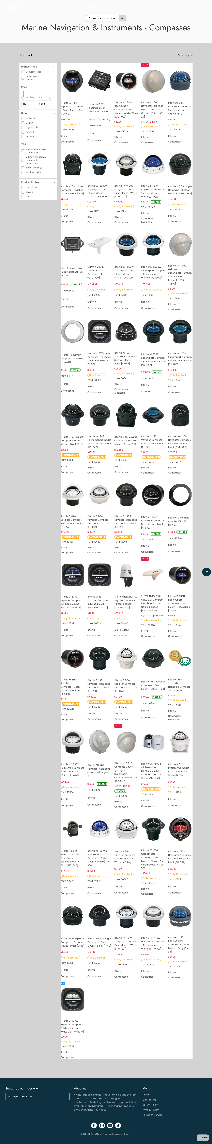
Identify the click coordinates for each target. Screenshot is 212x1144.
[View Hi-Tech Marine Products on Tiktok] (118, 1125)
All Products (111, 6)
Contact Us (130, 6)
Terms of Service (152, 1115)
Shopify (127, 1134)
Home (146, 1094)
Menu (146, 1088)
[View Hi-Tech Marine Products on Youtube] (110, 1125)
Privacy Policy (150, 1110)
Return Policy (150, 1105)
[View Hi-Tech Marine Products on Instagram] (102, 1125)
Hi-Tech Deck (92, 6)
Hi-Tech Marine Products (99, 1134)
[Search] (122, 18)
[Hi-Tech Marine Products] (13, 7)
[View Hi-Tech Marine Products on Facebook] (94, 1125)
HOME (77, 6)
